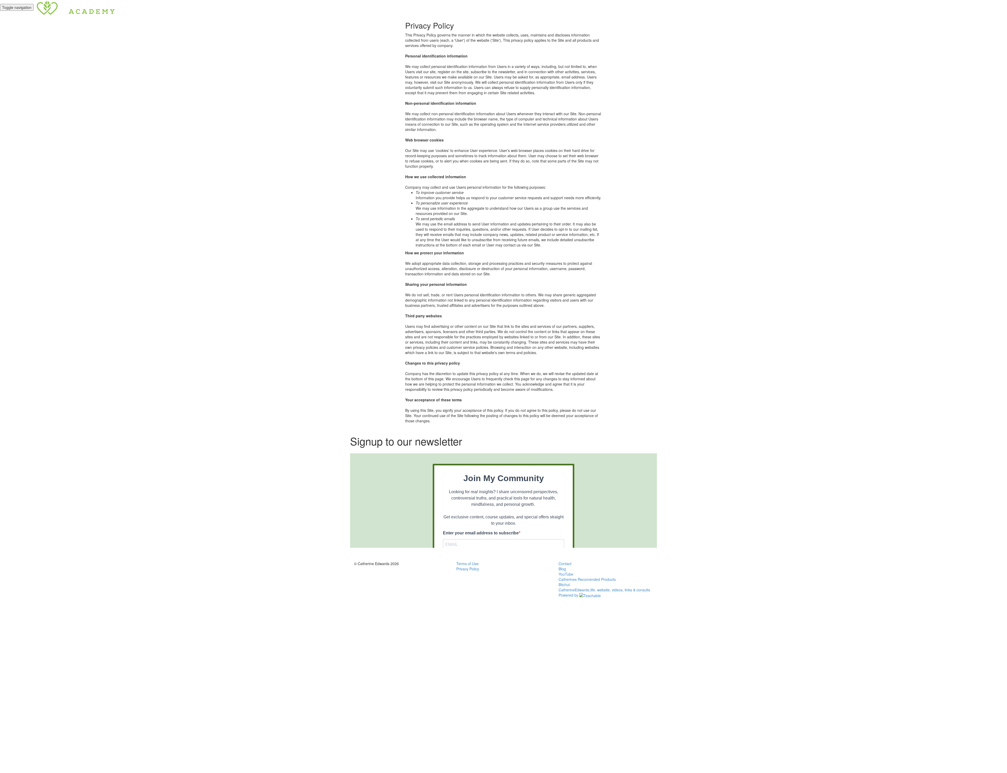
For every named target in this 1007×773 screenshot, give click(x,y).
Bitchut (564, 584)
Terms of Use (467, 563)
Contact (565, 563)
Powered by (569, 595)
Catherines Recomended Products (587, 579)
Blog (562, 568)
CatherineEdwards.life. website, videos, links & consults (604, 589)
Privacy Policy (467, 568)
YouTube (566, 574)
